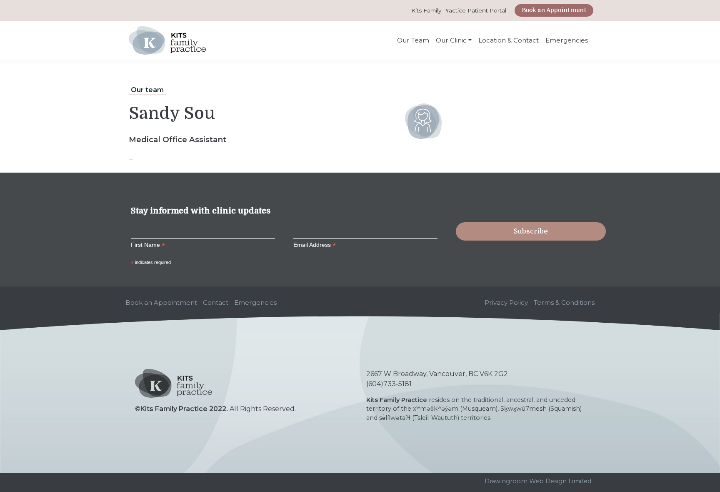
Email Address (314, 245)
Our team (147, 90)
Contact (215, 302)
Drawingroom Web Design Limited (538, 481)
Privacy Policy (506, 302)
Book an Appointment (554, 10)
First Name (148, 245)
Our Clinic (451, 40)
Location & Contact (508, 40)
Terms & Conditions (564, 302)
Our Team (413, 40)
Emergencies (566, 40)
